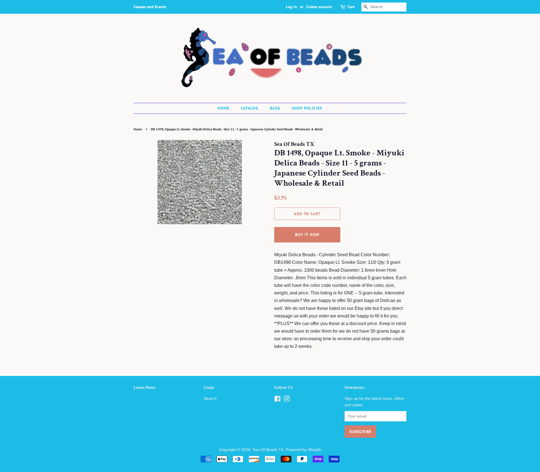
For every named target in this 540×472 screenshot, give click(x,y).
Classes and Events (150, 6)
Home (224, 108)
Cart (351, 6)
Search (210, 398)
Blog (275, 108)
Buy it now (307, 234)
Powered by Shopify (303, 450)
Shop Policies (307, 108)
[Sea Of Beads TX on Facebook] (277, 400)
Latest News (145, 387)
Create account (319, 6)
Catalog (249, 108)
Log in (291, 6)
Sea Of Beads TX (268, 450)
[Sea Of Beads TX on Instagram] (287, 400)
